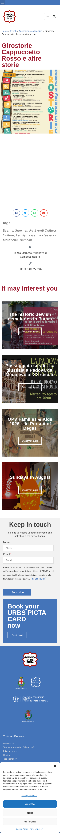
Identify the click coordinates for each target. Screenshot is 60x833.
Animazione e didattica (30, 31)
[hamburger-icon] (47, 16)
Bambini (26, 240)
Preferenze (30, 821)
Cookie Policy (22, 829)
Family (21, 235)
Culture (8, 235)
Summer (21, 230)
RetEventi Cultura (42, 230)
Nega (30, 812)
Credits (6, 755)
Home (5, 31)
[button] (55, 766)
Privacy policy (36, 829)
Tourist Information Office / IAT (18, 747)
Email (6, 554)
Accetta (30, 803)
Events (8, 230)
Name (6, 542)
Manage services (29, 795)
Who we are (9, 743)
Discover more (30, 331)
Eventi (13, 31)
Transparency (10, 759)
